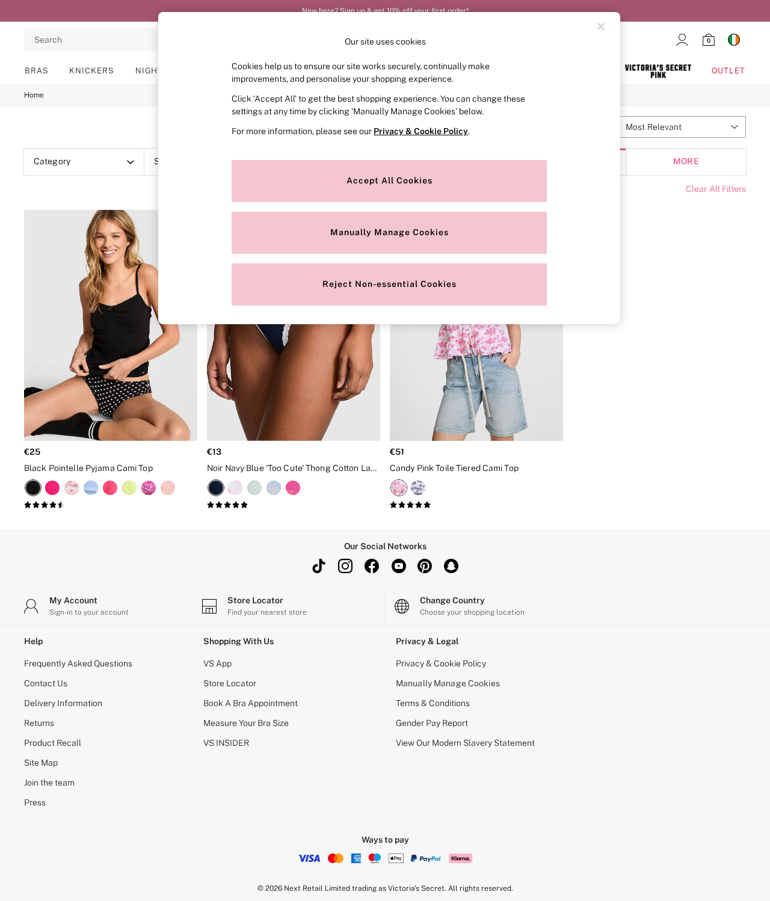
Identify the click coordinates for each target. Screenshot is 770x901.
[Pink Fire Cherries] (148, 488)
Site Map (41, 762)
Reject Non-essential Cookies (389, 284)
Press (35, 802)
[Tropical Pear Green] (129, 488)
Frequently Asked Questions (78, 663)
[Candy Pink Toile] (399, 488)
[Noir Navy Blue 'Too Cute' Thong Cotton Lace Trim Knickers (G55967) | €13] (293, 325)
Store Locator (229, 683)
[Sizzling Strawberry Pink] (293, 488)
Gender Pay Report (432, 723)
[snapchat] (451, 566)
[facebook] (372, 566)
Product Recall (52, 743)
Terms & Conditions (433, 703)
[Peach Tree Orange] (168, 488)
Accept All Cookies (389, 180)
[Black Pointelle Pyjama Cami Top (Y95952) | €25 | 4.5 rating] (110, 505)
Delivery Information (63, 703)
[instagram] (345, 566)
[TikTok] (319, 566)
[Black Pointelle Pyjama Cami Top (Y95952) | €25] (110, 325)
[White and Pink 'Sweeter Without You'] (235, 488)
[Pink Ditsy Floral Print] (71, 488)
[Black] (33, 488)
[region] (389, 168)
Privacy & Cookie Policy (441, 663)
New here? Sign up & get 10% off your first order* (385, 11)
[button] (681, 127)
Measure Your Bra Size (246, 723)
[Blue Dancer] (91, 488)
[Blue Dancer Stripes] (273, 488)
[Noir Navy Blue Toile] (418, 488)
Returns (39, 723)
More (685, 162)
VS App (217, 663)
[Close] (601, 26)
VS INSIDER (226, 743)
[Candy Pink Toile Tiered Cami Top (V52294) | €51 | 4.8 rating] (476, 505)
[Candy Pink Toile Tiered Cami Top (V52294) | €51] (476, 325)
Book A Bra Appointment (250, 703)
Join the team (49, 782)
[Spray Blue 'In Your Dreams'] (254, 488)
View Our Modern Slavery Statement (465, 743)
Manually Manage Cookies (448, 683)
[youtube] (398, 566)
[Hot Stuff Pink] (52, 488)
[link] (682, 39)
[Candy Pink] (110, 488)
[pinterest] (424, 566)
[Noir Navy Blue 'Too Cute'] (216, 488)
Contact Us (45, 683)
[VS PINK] (658, 71)
